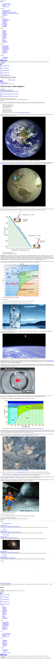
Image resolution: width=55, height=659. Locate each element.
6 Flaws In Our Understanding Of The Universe (11, 13)
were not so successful (4, 477)
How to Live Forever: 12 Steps (5, 583)
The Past (4, 36)
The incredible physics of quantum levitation (7, 557)
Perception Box (5, 51)
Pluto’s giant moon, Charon (20, 163)
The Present (5, 37)
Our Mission (5, 640)
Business (4, 30)
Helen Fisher (5, 26)
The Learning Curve (6, 48)
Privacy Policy (5, 643)
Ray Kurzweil (5, 24)
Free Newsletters (5, 57)
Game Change (5, 15)
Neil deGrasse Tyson (6, 19)
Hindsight (4, 14)
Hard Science (5, 41)
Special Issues (5, 42)
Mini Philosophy (5, 47)
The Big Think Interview (7, 3)
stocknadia (9, 329)
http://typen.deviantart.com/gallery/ (23, 470)
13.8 (3, 53)
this (7, 299)
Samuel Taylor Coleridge (25, 112)
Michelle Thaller (5, 20)
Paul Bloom (5, 23)
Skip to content (3, 0)
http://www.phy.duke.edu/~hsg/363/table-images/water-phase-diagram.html (30, 428)
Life (3, 39)
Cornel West (5, 25)
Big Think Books (5, 45)
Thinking (4, 32)
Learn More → (3, 62)
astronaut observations (21, 472)
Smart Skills (5, 34)
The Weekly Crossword (7, 652)
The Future (4, 38)
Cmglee (17, 297)
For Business (2, 82)
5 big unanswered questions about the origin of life (9, 537)
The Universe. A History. (7, 10)
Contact (4, 642)
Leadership (4, 33)
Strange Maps (5, 52)
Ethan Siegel (2, 89)
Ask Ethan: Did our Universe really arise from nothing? (9, 552)
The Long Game (5, 49)
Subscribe (6, 82)
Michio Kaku (5, 18)
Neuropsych (5, 31)
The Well (4, 50)
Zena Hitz (4, 21)
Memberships (5, 58)
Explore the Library (6, 6)
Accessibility (5, 645)
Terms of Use (5, 644)
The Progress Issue (6, 11)
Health (4, 40)
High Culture (5, 35)
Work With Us (5, 641)
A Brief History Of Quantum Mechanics (9, 12)
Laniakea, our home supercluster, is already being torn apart (10, 531)
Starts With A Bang (6, 46)
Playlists (4, 5)
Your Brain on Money (6, 4)
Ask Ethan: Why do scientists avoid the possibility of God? (10, 526)
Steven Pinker (5, 22)
